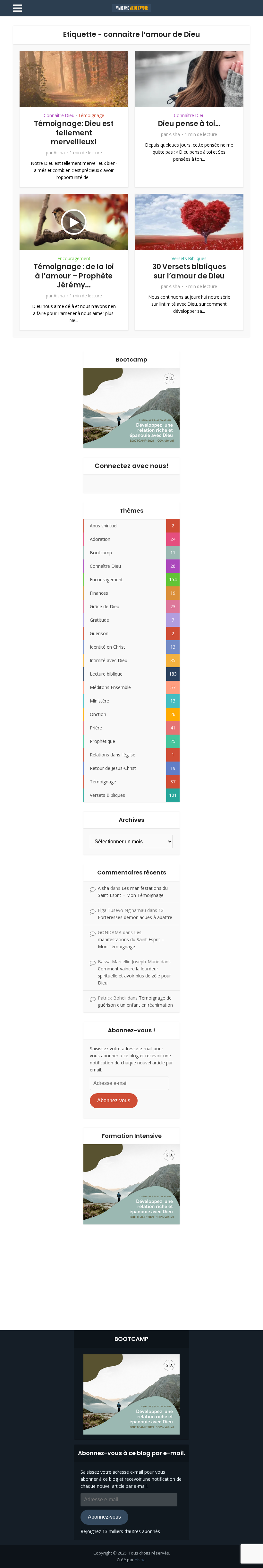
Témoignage (91, 115)
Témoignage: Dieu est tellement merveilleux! (74, 133)
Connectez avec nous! (131, 465)
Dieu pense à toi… (189, 124)
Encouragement (73, 258)
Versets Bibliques (189, 258)
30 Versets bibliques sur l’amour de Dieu (189, 271)
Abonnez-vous (113, 1100)
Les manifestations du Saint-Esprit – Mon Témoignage (131, 939)
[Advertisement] (131, 1276)
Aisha (59, 153)
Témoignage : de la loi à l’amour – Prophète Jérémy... (74, 276)
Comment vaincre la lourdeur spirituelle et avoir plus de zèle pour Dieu (134, 976)
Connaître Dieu (59, 115)
